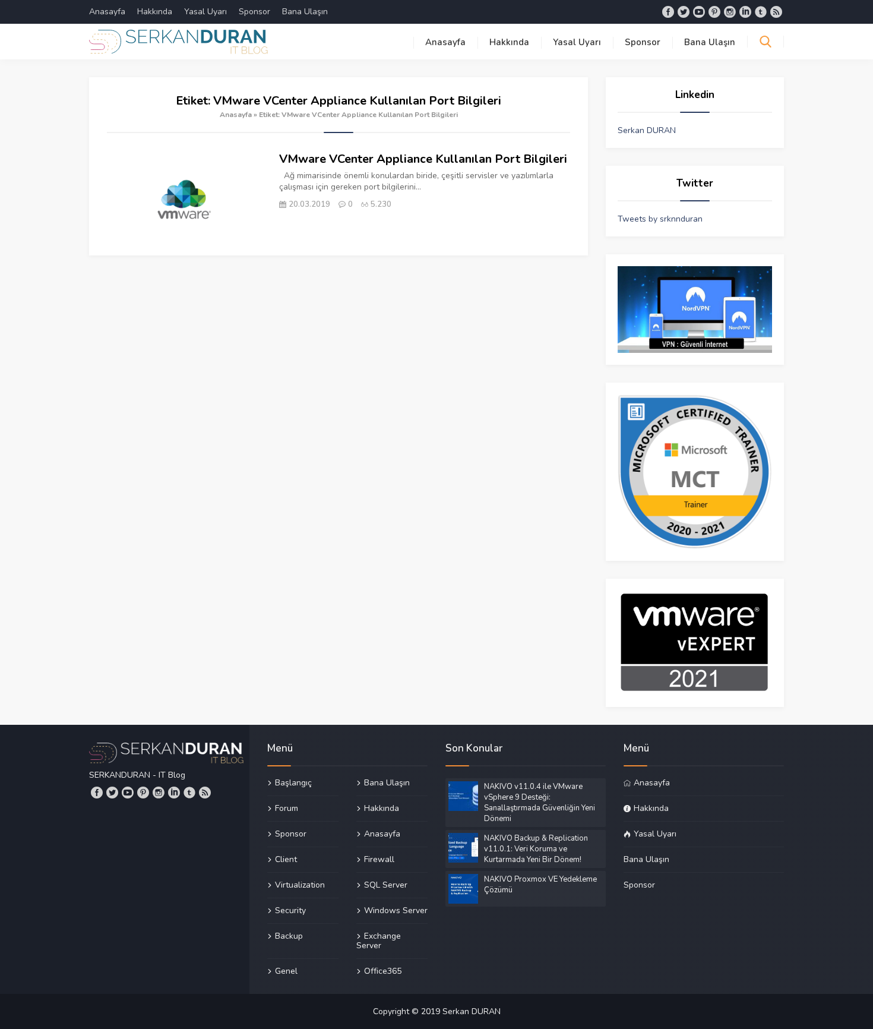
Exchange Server (378, 940)
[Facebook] (668, 12)
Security (290, 910)
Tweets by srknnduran (660, 219)
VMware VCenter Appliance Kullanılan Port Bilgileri (423, 159)
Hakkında (154, 11)
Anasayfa (107, 11)
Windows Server (396, 910)
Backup (289, 935)
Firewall (379, 859)
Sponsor (254, 11)
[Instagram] (730, 12)
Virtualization (300, 884)
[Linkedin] (745, 12)
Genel (286, 970)
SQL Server (385, 884)
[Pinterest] (714, 12)
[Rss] (776, 12)
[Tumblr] (761, 12)
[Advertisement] (338, 344)
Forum (286, 808)
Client (286, 859)
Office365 (382, 970)
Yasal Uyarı (205, 11)
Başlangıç (293, 783)
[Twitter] (683, 12)
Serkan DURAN (647, 130)
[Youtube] (699, 12)
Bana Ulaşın (305, 11)
